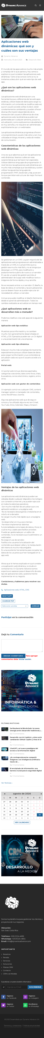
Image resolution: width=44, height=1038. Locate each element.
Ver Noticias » (6, 783)
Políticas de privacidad (31, 1026)
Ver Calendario (22, 822)
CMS (27, 590)
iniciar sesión (25, 659)
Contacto (7, 970)
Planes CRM (8, 967)
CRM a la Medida (10, 974)
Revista (6, 957)
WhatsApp (7, 596)
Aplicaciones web (11, 590)
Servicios (6, 961)
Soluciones (7, 964)
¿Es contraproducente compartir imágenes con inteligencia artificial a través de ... (25, 759)
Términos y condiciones (12, 1026)
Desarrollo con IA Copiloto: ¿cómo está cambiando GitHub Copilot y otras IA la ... (26, 739)
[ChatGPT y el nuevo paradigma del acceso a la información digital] (4, 749)
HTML (22, 590)
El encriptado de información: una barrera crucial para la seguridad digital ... (26, 771)
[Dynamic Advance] (13, 5)
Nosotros (6, 954)
